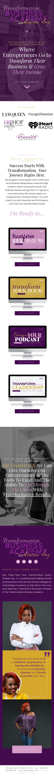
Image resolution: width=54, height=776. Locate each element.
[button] (27, 31)
